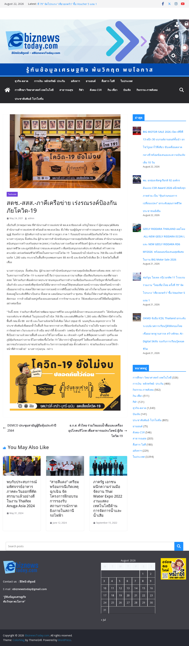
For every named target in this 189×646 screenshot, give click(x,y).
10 (104, 588)
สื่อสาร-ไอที (108, 81)
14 (135, 588)
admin (31, 218)
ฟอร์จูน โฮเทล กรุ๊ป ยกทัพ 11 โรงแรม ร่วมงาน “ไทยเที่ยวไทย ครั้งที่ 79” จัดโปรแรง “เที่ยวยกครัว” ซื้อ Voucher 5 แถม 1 (74, 5)
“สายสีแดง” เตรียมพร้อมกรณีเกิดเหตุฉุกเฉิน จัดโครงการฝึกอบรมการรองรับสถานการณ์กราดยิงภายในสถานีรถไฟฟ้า (64, 498)
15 (143, 588)
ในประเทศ (127, 81)
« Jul (103, 619)
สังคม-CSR (96, 90)
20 (128, 595)
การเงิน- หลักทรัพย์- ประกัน (49, 81)
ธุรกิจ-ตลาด (21, 81)
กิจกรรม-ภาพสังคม (147, 90)
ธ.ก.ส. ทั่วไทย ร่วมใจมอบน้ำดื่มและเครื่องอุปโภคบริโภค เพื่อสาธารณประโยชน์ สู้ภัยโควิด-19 (95, 430)
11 (112, 588)
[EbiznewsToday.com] (94, 22)
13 (128, 588)
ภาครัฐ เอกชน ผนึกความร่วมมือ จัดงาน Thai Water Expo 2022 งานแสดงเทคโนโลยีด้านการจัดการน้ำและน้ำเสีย (107, 498)
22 (143, 595)
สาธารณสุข (66, 90)
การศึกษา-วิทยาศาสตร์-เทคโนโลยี (34, 90)
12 (120, 588)
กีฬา (81, 90)
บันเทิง (127, 90)
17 (104, 595)
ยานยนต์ (91, 81)
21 (135, 595)
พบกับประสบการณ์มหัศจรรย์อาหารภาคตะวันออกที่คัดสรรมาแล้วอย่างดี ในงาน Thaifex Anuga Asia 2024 (22, 493)
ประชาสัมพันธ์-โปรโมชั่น (29, 98)
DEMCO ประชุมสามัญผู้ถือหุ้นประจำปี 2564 (31, 428)
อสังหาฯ (75, 81)
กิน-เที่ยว (112, 90)
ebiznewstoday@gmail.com (29, 589)
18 (112, 595)
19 (120, 595)
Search (178, 546)
